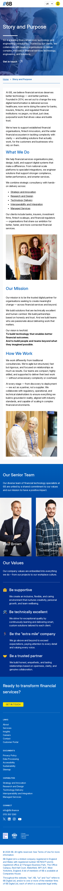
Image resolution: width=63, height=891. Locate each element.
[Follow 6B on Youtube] (20, 819)
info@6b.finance (11, 810)
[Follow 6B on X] (4, 819)
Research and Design (22, 196)
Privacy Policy (10, 755)
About (6, 724)
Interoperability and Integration (27, 204)
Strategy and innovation (23, 191)
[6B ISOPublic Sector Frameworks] (25, 836)
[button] (31, 596)
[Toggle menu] (58, 3)
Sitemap (7, 769)
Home (6, 79)
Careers (7, 735)
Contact (6, 738)
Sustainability (9, 766)
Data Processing (11, 759)
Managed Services (20, 208)
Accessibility (9, 762)
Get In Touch (13, 704)
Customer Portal (10, 742)
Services (7, 728)
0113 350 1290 (9, 814)
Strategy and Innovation (14, 783)
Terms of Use (44, 852)
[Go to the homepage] (7, 4)
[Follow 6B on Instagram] (14, 819)
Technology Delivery (22, 200)
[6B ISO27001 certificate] (14, 836)
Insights (6, 731)
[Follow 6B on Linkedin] (9, 819)
